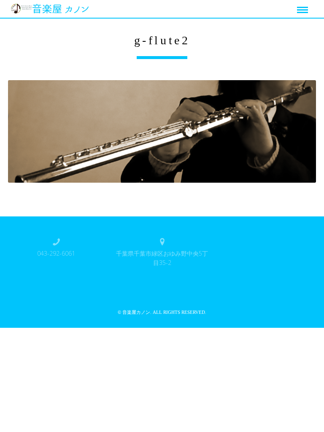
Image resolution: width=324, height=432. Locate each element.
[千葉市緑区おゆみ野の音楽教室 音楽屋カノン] (52, 7)
